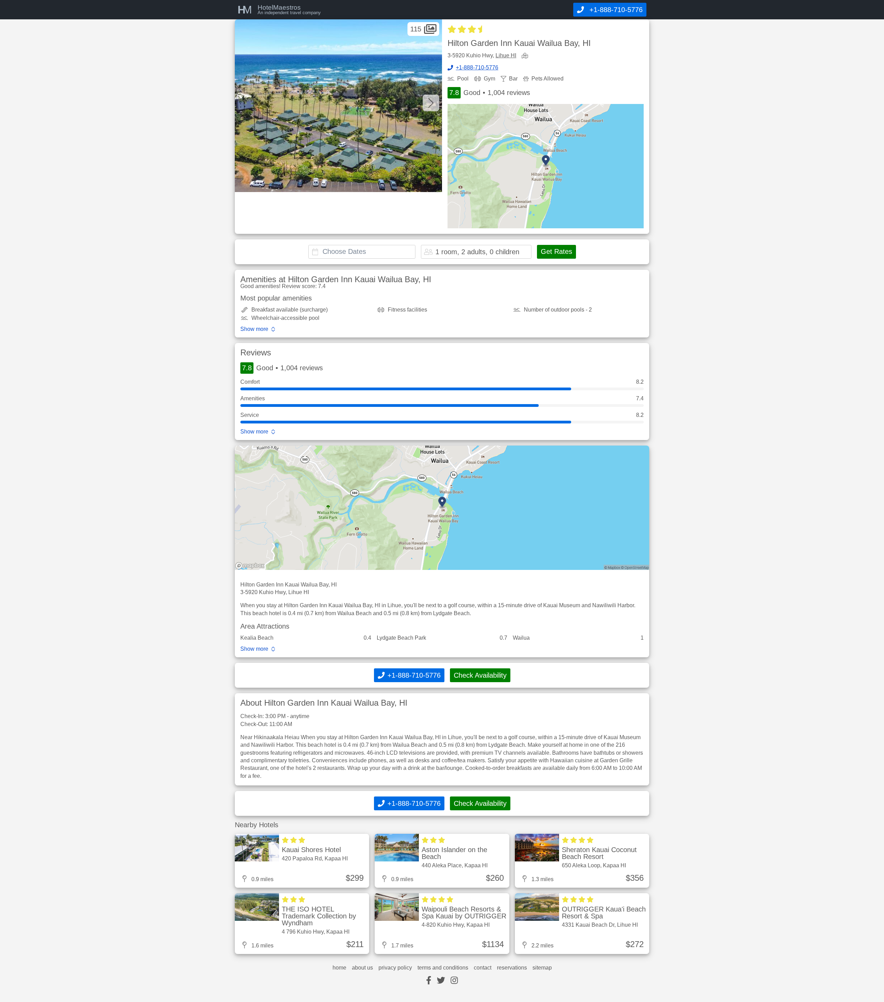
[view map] (526, 56)
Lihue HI (506, 55)
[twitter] (441, 980)
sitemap (542, 968)
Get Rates (556, 251)
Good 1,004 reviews (489, 92)
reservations (512, 968)
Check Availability (480, 675)
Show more (254, 329)
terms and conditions (442, 968)
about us (362, 968)
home (339, 968)
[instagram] (454, 980)
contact (482, 968)
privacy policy (395, 968)
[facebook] (428, 980)
